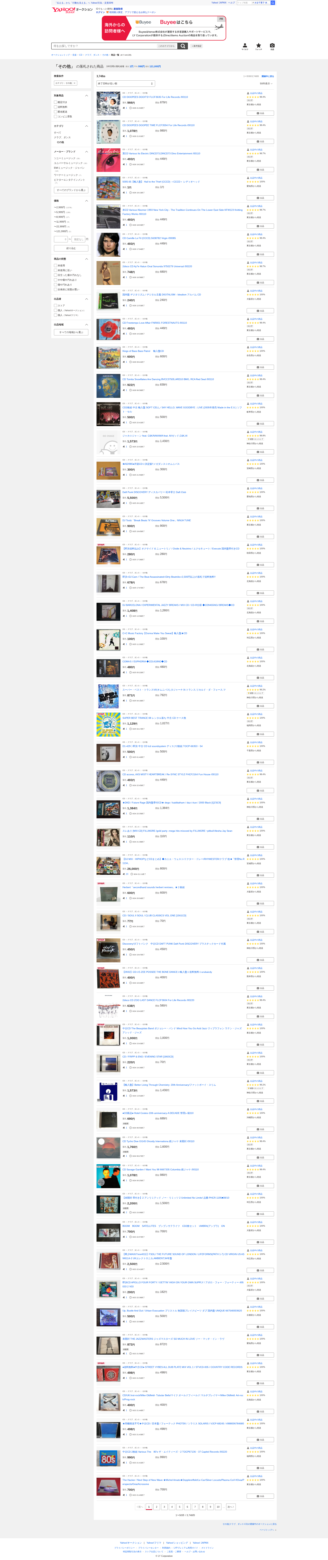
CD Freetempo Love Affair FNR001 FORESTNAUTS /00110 (154, 322)
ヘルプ (231, 2)
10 (218, 1506)
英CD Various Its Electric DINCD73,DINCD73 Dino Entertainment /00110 (161, 153)
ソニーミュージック (67, 158)
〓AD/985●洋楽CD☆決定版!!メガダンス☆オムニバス (151, 464)
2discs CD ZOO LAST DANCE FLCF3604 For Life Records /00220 (158, 1000)
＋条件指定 (196, 46)
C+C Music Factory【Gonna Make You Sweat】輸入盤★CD (154, 633)
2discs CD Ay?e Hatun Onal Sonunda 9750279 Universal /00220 (157, 266)
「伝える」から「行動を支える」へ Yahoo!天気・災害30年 (84, 3)
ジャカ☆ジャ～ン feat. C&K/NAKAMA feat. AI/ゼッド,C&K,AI (154, 435)
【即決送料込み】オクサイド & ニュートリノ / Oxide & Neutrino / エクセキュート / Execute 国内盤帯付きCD (180, 548)
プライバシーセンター (148, 1548)
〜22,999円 (62, 226)
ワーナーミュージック (68, 175)
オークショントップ (60, 55)
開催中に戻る (268, 76)
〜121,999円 (63, 231)
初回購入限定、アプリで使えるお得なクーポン (132, 12)
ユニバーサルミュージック (71, 163)
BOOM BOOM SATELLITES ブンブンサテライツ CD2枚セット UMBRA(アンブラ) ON (173, 1226)
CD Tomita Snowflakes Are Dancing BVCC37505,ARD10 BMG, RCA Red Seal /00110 (168, 379)
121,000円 (155, 66)
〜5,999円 (62, 212)
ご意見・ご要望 (174, 1551)
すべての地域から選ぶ (71, 332)
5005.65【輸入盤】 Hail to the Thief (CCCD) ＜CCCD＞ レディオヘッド (161, 181)
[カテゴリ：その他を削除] (75, 83)
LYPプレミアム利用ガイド (186, 1548)
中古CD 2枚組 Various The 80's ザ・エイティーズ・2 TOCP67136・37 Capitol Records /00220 (174, 1451)
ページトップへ (267, 1530)
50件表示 (265, 83)
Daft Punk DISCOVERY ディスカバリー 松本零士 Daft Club (154, 492)
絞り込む (71, 248)
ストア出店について (154, 1551)
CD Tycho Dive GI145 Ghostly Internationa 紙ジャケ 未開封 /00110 (158, 1141)
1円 (131, 66)
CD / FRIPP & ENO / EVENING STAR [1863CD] (147, 1056)
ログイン (100, 12)
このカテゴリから (166, 46)
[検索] (273, 3)
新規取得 (118, 9)
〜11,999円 (62, 221)
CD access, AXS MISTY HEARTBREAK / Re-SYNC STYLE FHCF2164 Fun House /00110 (170, 774)
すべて (57, 132)
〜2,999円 (63, 207)
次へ (230, 1506)
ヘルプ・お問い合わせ (194, 1551)
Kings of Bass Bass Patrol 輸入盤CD (143, 351)
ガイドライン (207, 1548)
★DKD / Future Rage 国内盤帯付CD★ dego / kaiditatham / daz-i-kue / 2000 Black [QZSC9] (171, 802)
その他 (105, 55)
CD (80, 55)
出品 (262, 113)
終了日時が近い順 (107, 83)
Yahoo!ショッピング (177, 1542)
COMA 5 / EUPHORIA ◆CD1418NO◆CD (144, 661)
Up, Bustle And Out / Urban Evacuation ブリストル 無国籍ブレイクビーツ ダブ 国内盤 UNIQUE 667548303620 (182, 1310)
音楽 (74, 55)
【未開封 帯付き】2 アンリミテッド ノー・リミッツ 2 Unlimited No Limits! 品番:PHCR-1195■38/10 (175, 1197)
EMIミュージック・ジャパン (69, 169)
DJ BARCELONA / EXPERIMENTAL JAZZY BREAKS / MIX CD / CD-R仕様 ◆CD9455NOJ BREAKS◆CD (178, 605)
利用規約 (166, 1548)
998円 (141, 66)
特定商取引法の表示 (132, 1551)
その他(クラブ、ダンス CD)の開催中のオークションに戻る (250, 1524)
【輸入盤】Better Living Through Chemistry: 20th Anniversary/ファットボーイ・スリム (170, 1084)
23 (127, 874)
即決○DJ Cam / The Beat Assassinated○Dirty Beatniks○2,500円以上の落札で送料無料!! (169, 576)
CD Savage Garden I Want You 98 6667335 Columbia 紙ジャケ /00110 (160, 1169)
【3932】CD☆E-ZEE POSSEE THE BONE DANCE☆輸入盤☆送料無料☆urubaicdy (167, 972)
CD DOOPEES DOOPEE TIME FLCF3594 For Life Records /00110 (158, 125)
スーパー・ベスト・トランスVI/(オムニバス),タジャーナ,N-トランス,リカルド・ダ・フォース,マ (174, 689)
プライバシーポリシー (124, 1548)
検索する (183, 46)
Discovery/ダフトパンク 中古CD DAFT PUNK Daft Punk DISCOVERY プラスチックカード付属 (174, 943)
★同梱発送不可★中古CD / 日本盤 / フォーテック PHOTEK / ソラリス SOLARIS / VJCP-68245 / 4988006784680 (183, 1423)
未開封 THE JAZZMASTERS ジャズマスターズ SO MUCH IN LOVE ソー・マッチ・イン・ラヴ (173, 1338)
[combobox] (104, 46)
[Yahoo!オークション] (72, 8)
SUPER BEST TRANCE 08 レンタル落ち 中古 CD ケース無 (154, 718)
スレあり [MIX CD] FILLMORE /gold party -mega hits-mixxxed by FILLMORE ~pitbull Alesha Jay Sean (177, 830)
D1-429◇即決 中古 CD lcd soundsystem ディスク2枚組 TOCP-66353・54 (162, 746)
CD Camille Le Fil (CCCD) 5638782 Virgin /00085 (149, 238)
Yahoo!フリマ (154, 1542)
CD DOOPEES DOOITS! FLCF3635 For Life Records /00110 (155, 97)
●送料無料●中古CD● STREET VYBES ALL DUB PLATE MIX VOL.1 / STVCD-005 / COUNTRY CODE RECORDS (182, 1367)
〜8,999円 (62, 217)
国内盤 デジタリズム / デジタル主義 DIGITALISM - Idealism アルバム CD (161, 294)
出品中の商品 (256, 93)
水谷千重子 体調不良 (262, 3)
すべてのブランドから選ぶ (71, 190)
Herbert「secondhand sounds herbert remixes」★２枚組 (153, 887)
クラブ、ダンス (92, 55)
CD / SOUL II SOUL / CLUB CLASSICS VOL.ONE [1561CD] (154, 915)
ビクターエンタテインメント (69, 181)
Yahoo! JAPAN (218, 2)
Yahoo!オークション (131, 1542)
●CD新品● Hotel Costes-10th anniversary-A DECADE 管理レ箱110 (158, 1113)
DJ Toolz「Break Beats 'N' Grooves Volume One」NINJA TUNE (156, 520)
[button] (71, 95)
